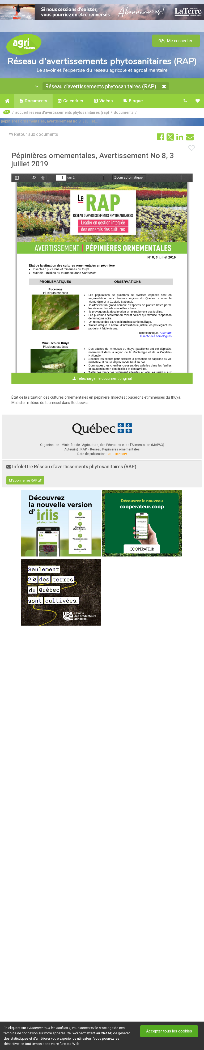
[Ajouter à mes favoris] (191, 148)
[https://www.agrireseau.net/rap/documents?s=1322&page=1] (103, 218)
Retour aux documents (35, 134)
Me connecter (179, 40)
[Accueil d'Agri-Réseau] (24, 44)
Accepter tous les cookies (169, 1031)
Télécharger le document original (104, 378)
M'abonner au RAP (23, 480)
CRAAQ (106, 1033)
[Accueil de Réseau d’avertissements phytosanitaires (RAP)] (7, 101)
